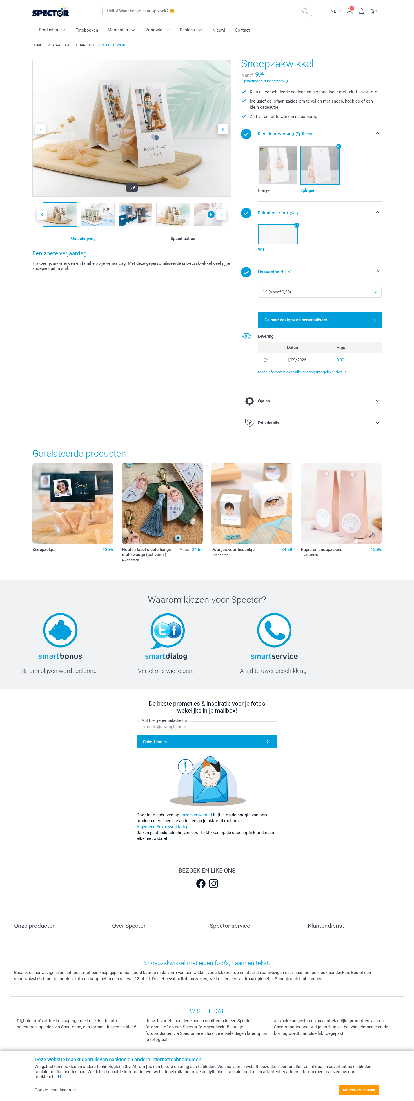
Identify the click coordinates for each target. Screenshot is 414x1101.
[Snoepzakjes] (72, 503)
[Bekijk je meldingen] (362, 10)
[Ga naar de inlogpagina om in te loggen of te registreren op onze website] (350, 10)
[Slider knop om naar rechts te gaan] (223, 129)
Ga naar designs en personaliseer (295, 319)
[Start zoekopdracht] (305, 11)
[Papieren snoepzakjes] (341, 503)
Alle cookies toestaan (359, 1090)
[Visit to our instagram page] (213, 883)
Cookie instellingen (53, 1090)
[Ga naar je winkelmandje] (374, 10)
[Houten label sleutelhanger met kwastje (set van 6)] (162, 503)
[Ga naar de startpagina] (59, 11)
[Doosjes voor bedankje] (251, 503)
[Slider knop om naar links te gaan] (40, 129)
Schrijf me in (155, 741)
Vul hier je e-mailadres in (165, 720)
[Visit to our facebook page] (201, 883)
